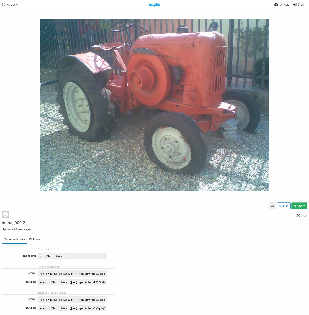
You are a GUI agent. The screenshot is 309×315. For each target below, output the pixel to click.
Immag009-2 (13, 222)
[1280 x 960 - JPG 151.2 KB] (272, 205)
